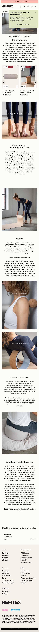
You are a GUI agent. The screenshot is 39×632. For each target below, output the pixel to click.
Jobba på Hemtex (8, 580)
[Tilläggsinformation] (10, 95)
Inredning (24, 560)
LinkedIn (5, 558)
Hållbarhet (5, 571)
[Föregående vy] (3, 82)
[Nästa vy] (35, 82)
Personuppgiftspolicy (28, 578)
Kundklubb (5, 573)
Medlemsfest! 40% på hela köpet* (19, 2)
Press (4, 578)
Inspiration (5, 11)
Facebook (5, 553)
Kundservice (25, 571)
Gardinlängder (25, 555)
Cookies (23, 576)
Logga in (5, 593)
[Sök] (20, 6)
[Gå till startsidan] (7, 6)
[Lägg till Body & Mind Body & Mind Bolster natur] (17, 86)
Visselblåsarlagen (8, 583)
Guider (23, 583)
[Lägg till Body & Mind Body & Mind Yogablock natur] (35, 86)
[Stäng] (35, 12)
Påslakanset (25, 553)
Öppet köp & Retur (27, 580)
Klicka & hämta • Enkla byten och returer (19, 629)
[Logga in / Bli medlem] (24, 6)
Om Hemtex (6, 576)
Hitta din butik (25, 573)
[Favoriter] (28, 6)
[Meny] (35, 6)
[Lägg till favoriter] (17, 66)
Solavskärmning (26, 562)
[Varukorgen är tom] (32, 6)
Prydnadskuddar (26, 558)
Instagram (5, 555)
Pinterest (5, 560)
